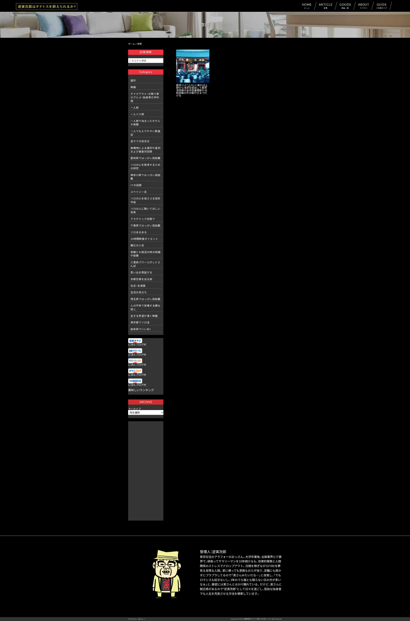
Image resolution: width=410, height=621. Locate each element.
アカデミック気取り (143, 219)
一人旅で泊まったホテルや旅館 (145, 122)
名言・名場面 (138, 286)
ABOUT (363, 5)
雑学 (133, 80)
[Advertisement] (145, 469)
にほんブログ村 (137, 344)
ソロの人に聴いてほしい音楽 (145, 210)
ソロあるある (139, 232)
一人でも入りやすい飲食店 (145, 132)
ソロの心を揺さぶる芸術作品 (145, 200)
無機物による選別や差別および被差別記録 (145, 149)
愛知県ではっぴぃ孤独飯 (145, 158)
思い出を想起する (141, 272)
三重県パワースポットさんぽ (145, 264)
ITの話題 (136, 185)
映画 (133, 87)
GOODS (345, 5)
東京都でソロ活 (140, 322)
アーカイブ (134, 408)
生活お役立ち (139, 292)
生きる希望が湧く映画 (144, 316)
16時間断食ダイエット (144, 239)
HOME (307, 5)
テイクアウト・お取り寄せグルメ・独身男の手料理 (145, 97)
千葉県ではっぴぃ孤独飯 (145, 225)
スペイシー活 (139, 192)
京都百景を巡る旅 (141, 279)
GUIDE (381, 5)
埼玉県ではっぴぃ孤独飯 (145, 299)
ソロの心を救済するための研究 (145, 166)
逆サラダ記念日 (140, 141)
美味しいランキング (141, 390)
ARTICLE (326, 5)
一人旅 (135, 107)
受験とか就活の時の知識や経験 (145, 253)
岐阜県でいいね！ (141, 329)
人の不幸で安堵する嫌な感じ (145, 307)
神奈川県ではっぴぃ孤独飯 (145, 176)
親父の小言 (137, 245)
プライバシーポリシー (136, 619)
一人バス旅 (137, 114)
